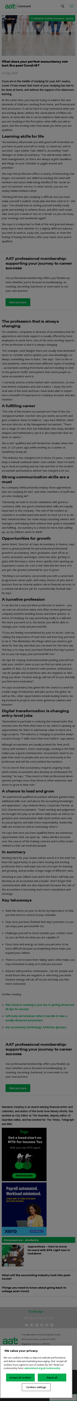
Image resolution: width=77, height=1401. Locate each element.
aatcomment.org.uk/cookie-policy (42, 1368)
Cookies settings (36, 1387)
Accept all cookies (20, 1377)
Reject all (52, 1377)
